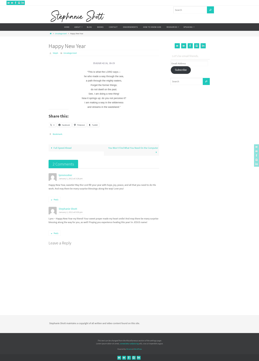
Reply (56, 199)
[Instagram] (19, 3)
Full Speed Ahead (62, 147)
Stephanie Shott (68, 208)
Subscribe (181, 69)
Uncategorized (61, 33)
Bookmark (57, 134)
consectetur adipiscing (129, 343)
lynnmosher (65, 175)
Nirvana (129, 349)
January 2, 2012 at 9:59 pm (71, 212)
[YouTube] (8, 3)
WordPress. (138, 349)
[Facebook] (15, 3)
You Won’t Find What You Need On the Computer (133, 147)
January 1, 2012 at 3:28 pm (71, 178)
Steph (55, 53)
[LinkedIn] (23, 3)
